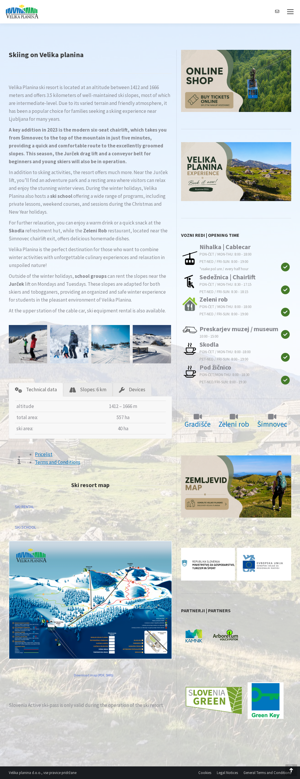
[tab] (36, 390)
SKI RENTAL (24, 506)
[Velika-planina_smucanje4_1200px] (152, 344)
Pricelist (43, 454)
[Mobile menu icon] (290, 12)
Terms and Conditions (57, 462)
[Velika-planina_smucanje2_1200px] (69, 344)
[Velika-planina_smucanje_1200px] (28, 344)
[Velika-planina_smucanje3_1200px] (110, 344)
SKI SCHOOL (25, 527)
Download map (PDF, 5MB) (93, 675)
